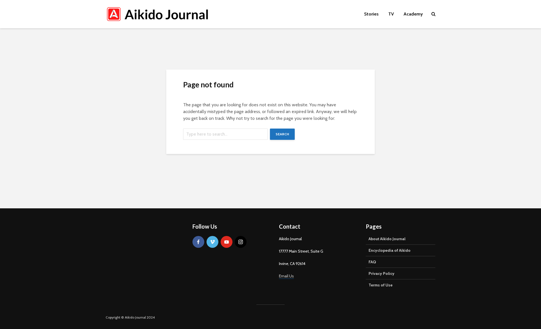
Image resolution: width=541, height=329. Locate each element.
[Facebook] (198, 242)
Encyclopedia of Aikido (390, 250)
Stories (371, 14)
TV (391, 14)
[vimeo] (212, 242)
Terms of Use (381, 285)
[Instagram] (241, 242)
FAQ (372, 261)
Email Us (286, 276)
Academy (413, 14)
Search (282, 134)
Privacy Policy (381, 273)
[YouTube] (226, 242)
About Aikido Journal (387, 238)
